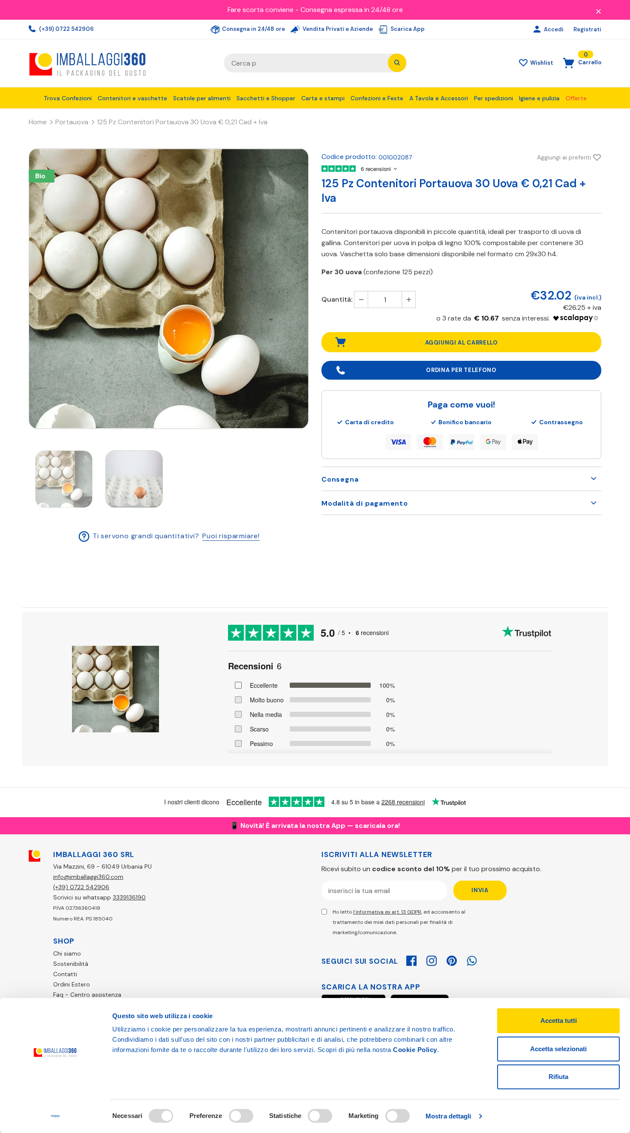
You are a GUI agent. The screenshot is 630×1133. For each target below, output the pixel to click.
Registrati (587, 29)
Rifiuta (558, 1076)
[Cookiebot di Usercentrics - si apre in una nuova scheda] (55, 1116)
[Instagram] (431, 959)
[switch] (241, 1116)
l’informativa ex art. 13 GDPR (387, 911)
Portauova (71, 121)
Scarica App (407, 29)
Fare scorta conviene (261, 9)
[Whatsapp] (472, 959)
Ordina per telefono (461, 370)
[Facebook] (411, 959)
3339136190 (129, 897)
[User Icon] (538, 29)
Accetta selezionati (558, 1048)
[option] (168, 288)
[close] (598, 10)
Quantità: (336, 299)
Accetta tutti (558, 1020)
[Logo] (120, 63)
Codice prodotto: (349, 156)
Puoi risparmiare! (231, 535)
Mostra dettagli (448, 1116)
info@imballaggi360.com (88, 877)
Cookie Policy (415, 1049)
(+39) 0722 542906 (66, 29)
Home (38, 121)
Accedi (554, 29)
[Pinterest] (452, 959)
